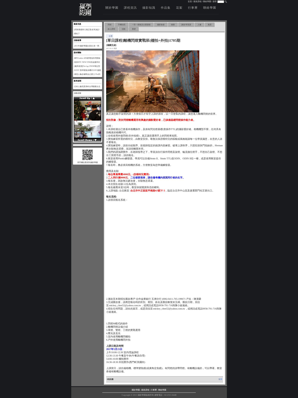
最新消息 (77, 24)
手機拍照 (121, 25)
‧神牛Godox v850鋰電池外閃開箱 (87, 58)
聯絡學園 (207, 1)
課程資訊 (130, 7)
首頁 (190, 1)
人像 (199, 25)
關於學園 (111, 7)
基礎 (134, 29)
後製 (173, 25)
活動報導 (77, 40)
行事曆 (193, 7)
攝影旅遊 (161, 25)
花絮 (179, 7)
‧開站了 (77, 34)
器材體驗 (77, 52)
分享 (111, 36)
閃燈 (109, 25)
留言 (220, 379)
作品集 (166, 7)
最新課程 (197, 1)
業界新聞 (77, 81)
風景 (210, 25)
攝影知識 (148, 7)
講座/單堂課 (186, 25)
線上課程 (111, 29)
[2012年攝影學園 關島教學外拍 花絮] (87, 120)
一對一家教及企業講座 (141, 25)
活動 (123, 29)
